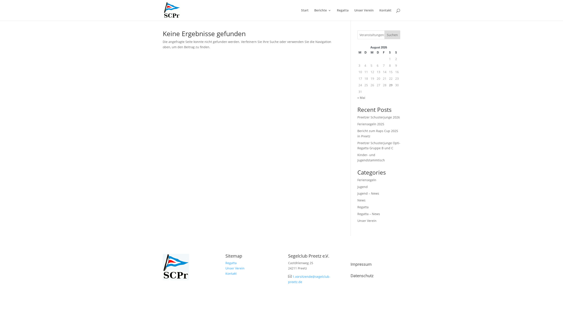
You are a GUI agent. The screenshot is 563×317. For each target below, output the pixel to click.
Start (305, 10)
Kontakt (385, 10)
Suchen (392, 35)
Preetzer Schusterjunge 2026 (378, 117)
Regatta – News (368, 214)
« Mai (361, 98)
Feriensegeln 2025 (370, 124)
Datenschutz (362, 275)
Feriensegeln (366, 180)
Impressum (361, 264)
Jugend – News (368, 193)
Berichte (320, 10)
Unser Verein (364, 10)
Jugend (362, 187)
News (361, 200)
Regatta (343, 10)
